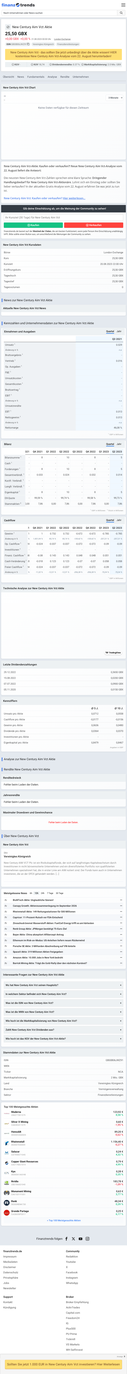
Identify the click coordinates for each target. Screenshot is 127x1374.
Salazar (15, 1151)
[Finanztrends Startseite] (18, 7)
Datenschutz (10, 1272)
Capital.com (73, 1313)
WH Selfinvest (74, 1350)
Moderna (16, 1112)
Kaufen (35, 225)
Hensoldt (16, 1132)
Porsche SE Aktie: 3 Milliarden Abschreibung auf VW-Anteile (44, 946)
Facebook (72, 1272)
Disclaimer (9, 1267)
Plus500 (71, 1329)
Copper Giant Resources (24, 1161)
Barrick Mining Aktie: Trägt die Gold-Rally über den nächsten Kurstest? (50, 963)
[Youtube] (80, 1238)
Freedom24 (73, 1318)
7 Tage (50, 893)
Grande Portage (20, 1211)
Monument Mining (21, 1191)
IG (67, 1323)
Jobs (6, 1283)
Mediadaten (10, 1262)
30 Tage (59, 893)
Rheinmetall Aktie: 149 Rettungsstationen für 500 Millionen (44, 911)
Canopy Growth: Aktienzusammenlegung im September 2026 (45, 906)
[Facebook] (66, 1238)
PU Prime (71, 1334)
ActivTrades (73, 1308)
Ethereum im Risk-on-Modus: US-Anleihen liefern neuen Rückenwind (49, 940)
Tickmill (70, 1339)
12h (36, 893)
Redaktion (72, 1257)
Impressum (10, 1257)
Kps (13, 1171)
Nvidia (14, 1181)
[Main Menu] (123, 5)
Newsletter (9, 1288)
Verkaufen (95, 225)
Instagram (72, 1278)
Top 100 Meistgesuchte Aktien (65, 1220)
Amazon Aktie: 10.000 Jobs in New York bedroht (38, 957)
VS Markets (73, 1345)
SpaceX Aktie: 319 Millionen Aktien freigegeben (38, 952)
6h (31, 893)
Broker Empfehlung (77, 1302)
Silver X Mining (19, 1122)
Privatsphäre (10, 1278)
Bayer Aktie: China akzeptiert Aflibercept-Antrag (38, 934)
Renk (14, 1201)
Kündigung (9, 1308)
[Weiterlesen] (121, 900)
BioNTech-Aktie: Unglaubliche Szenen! (33, 900)
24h (42, 893)
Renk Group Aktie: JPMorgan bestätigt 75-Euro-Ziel (40, 929)
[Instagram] (87, 1238)
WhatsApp (72, 1283)
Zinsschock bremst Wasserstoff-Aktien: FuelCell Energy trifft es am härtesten (53, 923)
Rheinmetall (17, 1142)
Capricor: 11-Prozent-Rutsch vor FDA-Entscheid (38, 917)
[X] (73, 1238)
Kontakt (7, 1302)
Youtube (71, 1262)
